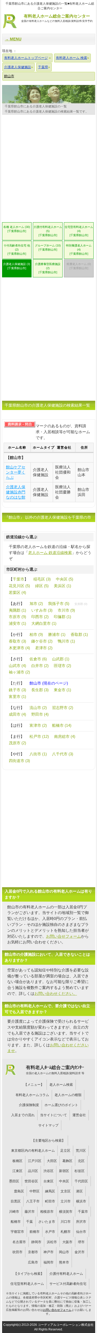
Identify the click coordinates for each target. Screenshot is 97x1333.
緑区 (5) (42, 586)
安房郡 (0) (80, 603)
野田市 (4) (40, 714)
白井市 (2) (40, 665)
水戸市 (50, 1232)
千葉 (29, 1222)
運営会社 (79, 1115)
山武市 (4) (17, 665)
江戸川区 (34, 1161)
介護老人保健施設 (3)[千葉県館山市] (16, 266)
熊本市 (64, 1262)
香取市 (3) (17, 641)
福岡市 (48, 1262)
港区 (79, 1191)
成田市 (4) (17, 714)
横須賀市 (65, 1212)
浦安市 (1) (17, 623)
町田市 (50, 1201)
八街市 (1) (38, 754)
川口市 (66, 1222)
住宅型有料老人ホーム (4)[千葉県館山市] (79, 231)
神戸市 (48, 1252)
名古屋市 (19, 1242)
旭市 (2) (36, 603)
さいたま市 (46, 1222)
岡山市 (64, 1252)
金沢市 (79, 1252)
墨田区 (14, 1181)
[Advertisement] (48, 170)
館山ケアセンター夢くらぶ (15, 472)
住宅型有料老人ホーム (27, 1284)
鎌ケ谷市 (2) (42, 641)
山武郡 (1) (60, 659)
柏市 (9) (36, 634)
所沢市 (81, 1222)
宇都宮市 (17, 1232)
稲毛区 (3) (42, 579)
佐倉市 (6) (38, 659)
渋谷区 (48, 1171)
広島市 (33, 1262)
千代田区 (81, 1181)
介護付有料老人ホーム (66, 1274)
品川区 (33, 1171)
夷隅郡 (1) (17, 610)
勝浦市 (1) (56, 634)
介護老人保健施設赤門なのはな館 (15, 492)
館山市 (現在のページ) (48, 683)
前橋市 (34, 1232)
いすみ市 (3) (42, 610)
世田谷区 (31, 1181)
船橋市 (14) (61, 725)
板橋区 (17, 1161)
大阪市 (67, 1242)
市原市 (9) (17, 616)
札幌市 (66, 1232)
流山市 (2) (38, 707)
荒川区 (81, 1150)
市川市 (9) (66, 610)
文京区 (66, 1191)
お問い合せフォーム (63, 936)
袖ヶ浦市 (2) (19, 672)
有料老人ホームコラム (32, 1095)
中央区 (64, 1181)
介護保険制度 (29, 1105)
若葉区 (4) (17, 592)
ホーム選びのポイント (61, 1105)
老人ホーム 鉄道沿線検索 (50, 552)
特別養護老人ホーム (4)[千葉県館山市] (79, 249)
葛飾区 (67, 1161)
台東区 (48, 1181)
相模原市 (47, 1212)
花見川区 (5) (19, 586)
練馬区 (50, 1191)
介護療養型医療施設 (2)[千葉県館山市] (48, 268)
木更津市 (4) (19, 648)
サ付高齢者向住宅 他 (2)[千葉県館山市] (17, 249)
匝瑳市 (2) (62, 665)
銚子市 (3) (17, 690)
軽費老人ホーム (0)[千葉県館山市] (79, 266)
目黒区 (16, 1201)
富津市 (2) (38, 725)
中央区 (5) (64, 579)
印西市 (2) (40, 616)
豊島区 (19, 1191)
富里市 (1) (17, 696)
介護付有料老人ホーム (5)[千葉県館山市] (48, 231)
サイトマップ (48, 1125)
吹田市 (17, 1252)
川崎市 (14, 1212)
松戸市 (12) (39, 736)
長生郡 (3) (40, 690)
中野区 (34, 1191)
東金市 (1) (62, 690)
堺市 (81, 1242)
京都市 (33, 1252)
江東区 (17, 1171)
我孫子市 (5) (58, 603)
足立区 (65, 1150)
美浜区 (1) (62, 586)
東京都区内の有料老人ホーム (33, 1150)
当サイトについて (53, 1115)
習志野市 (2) (62, 707)
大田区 (52, 1161)
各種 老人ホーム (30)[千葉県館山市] (16, 229)
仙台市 (81, 1232)
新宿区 (64, 1171)
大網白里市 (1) (43, 623)
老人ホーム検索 (61, 1085)
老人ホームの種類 (68, 1095)
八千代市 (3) (62, 754)
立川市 (66, 1201)
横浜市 (81, 1201)
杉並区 (79, 1171)
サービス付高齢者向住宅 (67, 1284)
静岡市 (36, 1242)
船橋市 (16, 1222)
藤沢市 (30, 1212)
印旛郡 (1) (62, 616)
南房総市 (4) (64, 736)
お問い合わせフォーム (57, 1309)
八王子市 (33, 1201)
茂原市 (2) (17, 743)
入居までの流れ (23, 1115)
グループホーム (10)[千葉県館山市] (48, 247)
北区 (81, 1161)
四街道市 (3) (19, 760)
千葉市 (18, 579)
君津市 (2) (44, 648)
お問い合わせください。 (55, 993)
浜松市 (52, 1242)
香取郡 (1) (79, 634)
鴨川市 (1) (66, 641)
